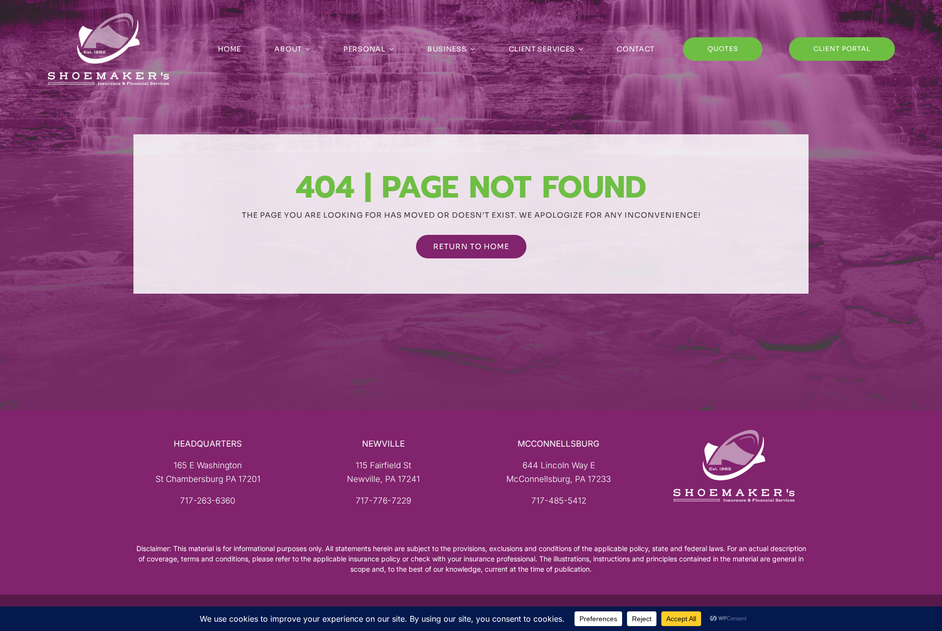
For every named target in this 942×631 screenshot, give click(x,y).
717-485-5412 (558, 500)
